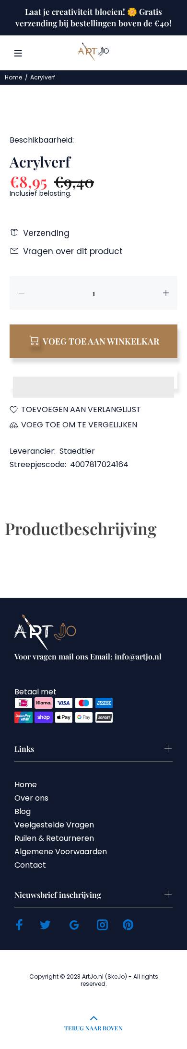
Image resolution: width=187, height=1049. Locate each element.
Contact (30, 864)
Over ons (31, 797)
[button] (93, 378)
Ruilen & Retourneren (54, 838)
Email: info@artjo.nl (126, 656)
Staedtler (77, 451)
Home (13, 77)
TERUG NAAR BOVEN (93, 1028)
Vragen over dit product (73, 251)
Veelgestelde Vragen (54, 824)
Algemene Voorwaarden (60, 851)
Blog (22, 811)
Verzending (46, 233)
